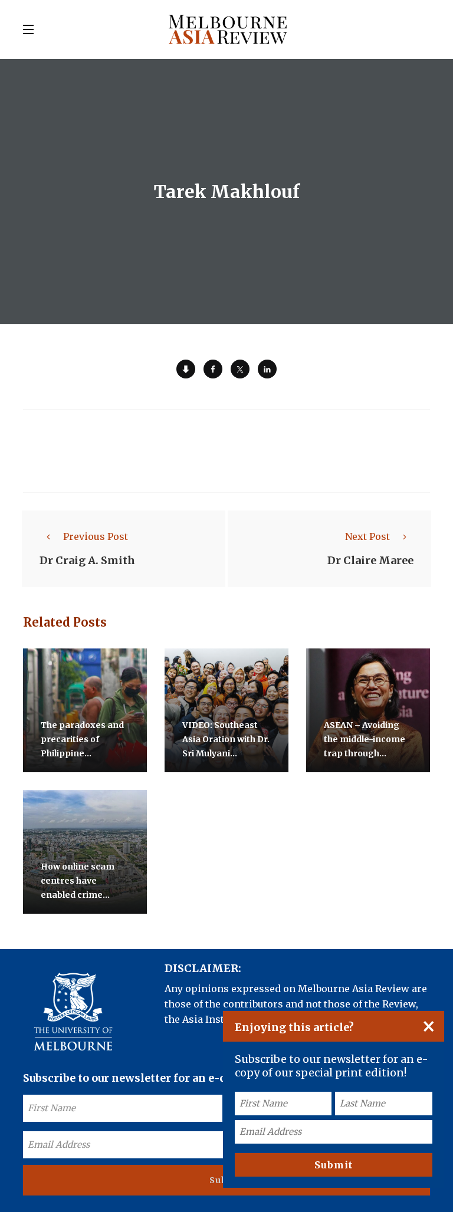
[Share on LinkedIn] (267, 369)
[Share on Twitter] (240, 369)
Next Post (367, 536)
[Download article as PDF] (185, 369)
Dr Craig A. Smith (87, 560)
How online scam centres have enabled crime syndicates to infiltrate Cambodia (83, 894)
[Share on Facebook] (212, 369)
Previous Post (95, 536)
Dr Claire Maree (370, 560)
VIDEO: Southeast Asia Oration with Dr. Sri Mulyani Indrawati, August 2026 (226, 753)
